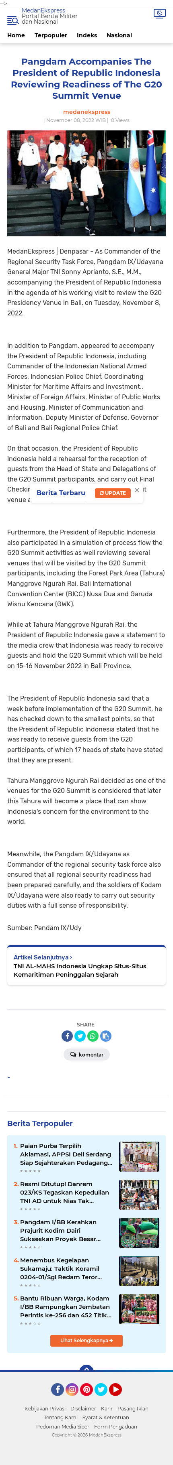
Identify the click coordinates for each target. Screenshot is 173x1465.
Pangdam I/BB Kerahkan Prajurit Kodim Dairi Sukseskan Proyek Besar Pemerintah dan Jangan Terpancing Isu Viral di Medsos (58, 1230)
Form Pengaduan (115, 1427)
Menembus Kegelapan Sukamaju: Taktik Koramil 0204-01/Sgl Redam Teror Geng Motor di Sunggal (59, 1268)
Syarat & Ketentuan (105, 1417)
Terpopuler (51, 35)
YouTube (121, 1399)
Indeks (87, 35)
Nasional (119, 35)
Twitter (105, 1399)
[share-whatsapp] (93, 1036)
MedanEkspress (43, 10)
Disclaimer (83, 1409)
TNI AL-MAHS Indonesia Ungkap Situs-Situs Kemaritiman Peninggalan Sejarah (80, 970)
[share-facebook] (67, 1036)
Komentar (90, 1055)
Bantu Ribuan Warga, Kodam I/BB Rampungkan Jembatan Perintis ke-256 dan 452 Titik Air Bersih (65, 1306)
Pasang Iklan (132, 1409)
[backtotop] (86, 1372)
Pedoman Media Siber (62, 1427)
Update (115, 493)
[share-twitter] (80, 1036)
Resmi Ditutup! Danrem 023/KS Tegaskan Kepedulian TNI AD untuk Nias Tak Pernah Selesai (64, 1192)
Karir (107, 1409)
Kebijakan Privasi (45, 1409)
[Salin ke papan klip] (105, 1036)
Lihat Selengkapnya (84, 1340)
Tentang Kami (61, 1417)
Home (16, 35)
